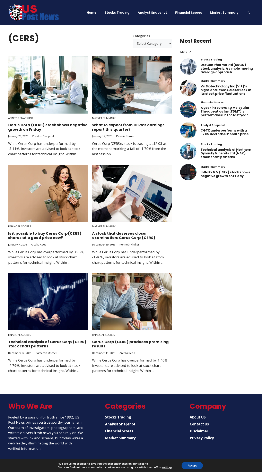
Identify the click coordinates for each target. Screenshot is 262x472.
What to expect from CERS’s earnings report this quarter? (128, 127)
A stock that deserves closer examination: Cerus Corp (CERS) (123, 235)
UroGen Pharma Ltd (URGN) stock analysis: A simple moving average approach (227, 68)
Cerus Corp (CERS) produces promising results (130, 344)
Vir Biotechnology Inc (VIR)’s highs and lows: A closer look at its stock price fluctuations (226, 90)
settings (167, 467)
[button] (248, 13)
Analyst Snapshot (152, 12)
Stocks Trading (117, 12)
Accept (192, 466)
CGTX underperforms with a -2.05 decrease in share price (225, 132)
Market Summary (224, 12)
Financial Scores (188, 12)
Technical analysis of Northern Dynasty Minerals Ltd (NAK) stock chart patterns (226, 153)
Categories (141, 35)
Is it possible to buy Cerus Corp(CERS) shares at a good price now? (44, 235)
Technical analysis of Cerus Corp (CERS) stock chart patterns (47, 344)
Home (91, 12)
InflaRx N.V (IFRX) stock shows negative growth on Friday (225, 174)
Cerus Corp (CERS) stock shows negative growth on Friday (48, 127)
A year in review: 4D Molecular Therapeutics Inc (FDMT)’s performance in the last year (225, 111)
